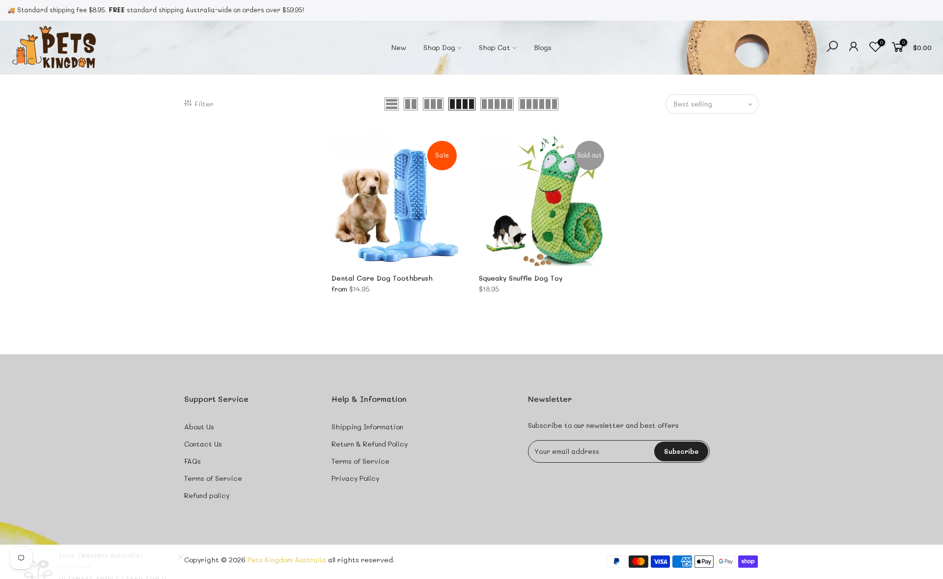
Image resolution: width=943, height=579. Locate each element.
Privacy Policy (355, 478)
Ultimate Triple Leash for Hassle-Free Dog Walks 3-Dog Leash (116, 538)
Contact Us (203, 443)
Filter (204, 103)
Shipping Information (367, 426)
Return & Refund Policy (370, 443)
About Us (199, 426)
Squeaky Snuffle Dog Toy (520, 278)
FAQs (192, 461)
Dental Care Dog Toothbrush (382, 278)
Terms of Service (213, 478)
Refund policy (206, 495)
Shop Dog (439, 47)
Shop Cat (494, 47)
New (398, 47)
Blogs (543, 47)
